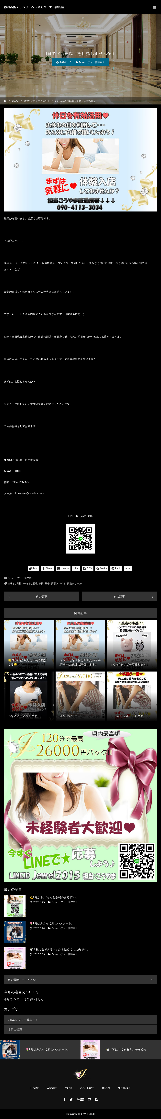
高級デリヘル (74, 583)
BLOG (106, 1088)
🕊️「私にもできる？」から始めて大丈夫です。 (59, 949)
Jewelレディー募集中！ (92, 62)
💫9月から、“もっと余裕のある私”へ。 (54, 897)
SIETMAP (124, 1088)
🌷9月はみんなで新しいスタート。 (51, 923)
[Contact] (90, 1099)
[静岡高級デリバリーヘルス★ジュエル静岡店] (80, 1074)
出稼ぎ (11, 583)
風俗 (47, 583)
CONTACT (87, 1088)
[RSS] (96, 1099)
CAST (68, 1088)
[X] (71, 1099)
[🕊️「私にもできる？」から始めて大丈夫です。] (15, 958)
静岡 (41, 583)
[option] (45, 1049)
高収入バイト (58, 583)
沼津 (34, 583)
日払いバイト (23, 583)
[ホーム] (5, 100)
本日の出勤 (15, 1029)
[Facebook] (65, 1099)
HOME (34, 1088)
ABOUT (52, 1088)
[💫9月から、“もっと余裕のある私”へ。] (15, 906)
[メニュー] (154, 7)
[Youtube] (80, 1099)
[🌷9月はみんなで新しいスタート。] (15, 932)
